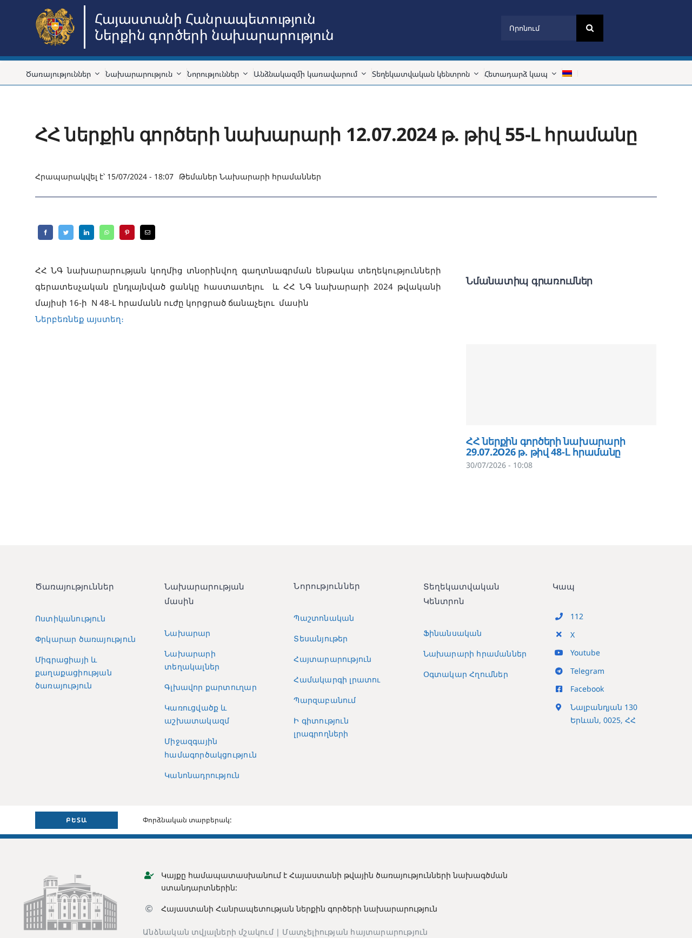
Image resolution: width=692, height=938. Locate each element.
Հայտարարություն (332, 659)
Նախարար (187, 633)
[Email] (147, 232)
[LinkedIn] (86, 232)
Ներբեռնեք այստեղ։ (79, 318)
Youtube (585, 652)
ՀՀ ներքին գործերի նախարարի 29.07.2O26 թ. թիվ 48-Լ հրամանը (561, 384)
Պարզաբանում (325, 700)
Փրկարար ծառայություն (85, 639)
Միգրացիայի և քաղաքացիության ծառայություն (73, 672)
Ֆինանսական (452, 633)
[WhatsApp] (107, 232)
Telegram (587, 671)
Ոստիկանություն (70, 618)
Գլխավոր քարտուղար (210, 687)
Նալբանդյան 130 (603, 707)
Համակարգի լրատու (337, 679)
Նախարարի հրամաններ (270, 176)
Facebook (587, 689)
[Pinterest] (127, 232)
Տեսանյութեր (321, 638)
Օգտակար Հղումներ (465, 674)
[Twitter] (66, 232)
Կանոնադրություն (201, 775)
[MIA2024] (56, 9)
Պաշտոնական (324, 618)
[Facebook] (45, 232)
